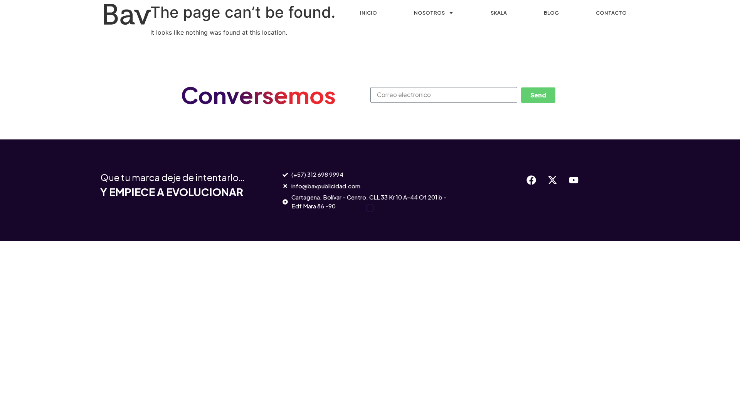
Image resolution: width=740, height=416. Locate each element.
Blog (551, 13)
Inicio (368, 13)
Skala (499, 13)
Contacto (611, 13)
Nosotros (429, 13)
